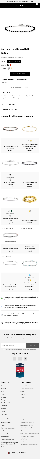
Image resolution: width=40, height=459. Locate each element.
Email (10, 82)
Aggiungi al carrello (20, 74)
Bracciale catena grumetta (29, 220)
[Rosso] (10, 65)
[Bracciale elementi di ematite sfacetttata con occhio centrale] (29, 263)
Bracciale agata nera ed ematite (30, 183)
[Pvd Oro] (11, 68)
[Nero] (8, 65)
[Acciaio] (9, 68)
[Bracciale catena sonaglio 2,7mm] (10, 199)
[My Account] (38, 5)
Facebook (8, 82)
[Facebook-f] (14, 359)
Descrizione (5, 92)
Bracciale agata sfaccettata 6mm (29, 248)
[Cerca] (4, 5)
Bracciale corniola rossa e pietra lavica (10, 147)
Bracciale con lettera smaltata (10, 183)
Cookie (3, 447)
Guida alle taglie (22, 79)
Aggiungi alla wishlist (8, 79)
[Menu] (2, 5)
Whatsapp (13, 82)
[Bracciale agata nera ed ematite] (29, 163)
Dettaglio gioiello (8, 105)
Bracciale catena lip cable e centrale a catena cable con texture (29, 146)
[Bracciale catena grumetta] (29, 199)
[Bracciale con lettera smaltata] (10, 163)
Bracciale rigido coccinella (10, 249)
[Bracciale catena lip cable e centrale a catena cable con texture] (29, 129)
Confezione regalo (9, 110)
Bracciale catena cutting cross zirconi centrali (10, 286)
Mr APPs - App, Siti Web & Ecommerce (21, 453)
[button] (3, 27)
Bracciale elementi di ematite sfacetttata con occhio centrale (29, 285)
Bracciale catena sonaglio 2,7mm (10, 219)
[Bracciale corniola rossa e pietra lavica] (10, 129)
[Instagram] (20, 359)
